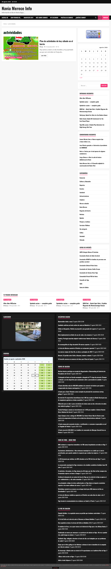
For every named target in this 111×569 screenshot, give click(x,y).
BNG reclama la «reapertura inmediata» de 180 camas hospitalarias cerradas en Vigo (81, 445)
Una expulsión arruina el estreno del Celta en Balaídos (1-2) (74, 523)
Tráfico (81, 233)
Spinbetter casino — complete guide (90, 105)
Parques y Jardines (85, 222)
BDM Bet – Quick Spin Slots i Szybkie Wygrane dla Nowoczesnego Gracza (95, 304)
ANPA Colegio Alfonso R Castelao (89, 252)
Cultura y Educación (85, 181)
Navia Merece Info (17, 8)
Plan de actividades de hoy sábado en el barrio (20, 48)
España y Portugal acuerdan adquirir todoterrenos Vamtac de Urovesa (77, 338)
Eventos (7, 57)
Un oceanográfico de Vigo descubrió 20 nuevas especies (74, 344)
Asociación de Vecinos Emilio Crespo (90, 269)
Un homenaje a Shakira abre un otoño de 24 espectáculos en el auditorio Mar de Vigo (82, 551)
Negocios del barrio (85, 211)
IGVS (81, 284)
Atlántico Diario (64, 317)
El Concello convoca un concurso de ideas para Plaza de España (75, 359)
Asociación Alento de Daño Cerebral (90, 256)
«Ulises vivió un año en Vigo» (66, 556)
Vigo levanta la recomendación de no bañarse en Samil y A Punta (76, 501)
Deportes (82, 185)
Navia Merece (83, 207)
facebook (82, 192)
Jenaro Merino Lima (85, 139)
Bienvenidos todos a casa (65, 321)
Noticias (13, 57)
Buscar (105, 18)
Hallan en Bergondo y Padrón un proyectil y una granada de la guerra (77, 329)
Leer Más (44, 56)
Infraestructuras (84, 196)
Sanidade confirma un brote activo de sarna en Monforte (74, 325)
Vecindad (19, 57)
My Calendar (54, 18)
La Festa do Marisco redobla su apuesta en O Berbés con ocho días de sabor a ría (80, 495)
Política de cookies (67, 18)
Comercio (82, 178)
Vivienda (82, 240)
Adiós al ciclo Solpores (64, 560)
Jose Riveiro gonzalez (86, 145)
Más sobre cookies (42, 18)
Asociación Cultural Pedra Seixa (88, 265)
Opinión (82, 218)
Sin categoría (83, 229)
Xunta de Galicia (84, 287)
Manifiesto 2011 (28, 18)
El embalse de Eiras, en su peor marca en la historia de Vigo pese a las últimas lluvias (82, 527)
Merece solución (84, 203)
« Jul (81, 77)
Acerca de (5, 18)
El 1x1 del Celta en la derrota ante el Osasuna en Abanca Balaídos (76, 519)
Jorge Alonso (83, 157)
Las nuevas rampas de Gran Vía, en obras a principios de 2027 (75, 352)
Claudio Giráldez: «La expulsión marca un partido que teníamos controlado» (79, 513)
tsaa (42, 47)
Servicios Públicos (85, 225)
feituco (6, 305)
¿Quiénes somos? (81, 18)
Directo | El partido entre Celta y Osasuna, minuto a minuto (74, 355)
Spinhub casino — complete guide (89, 102)
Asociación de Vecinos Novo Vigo (89, 273)
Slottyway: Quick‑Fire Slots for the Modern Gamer (94, 115)
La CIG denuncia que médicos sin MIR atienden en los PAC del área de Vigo (79, 459)
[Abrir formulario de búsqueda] (95, 17)
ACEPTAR (55, 567)
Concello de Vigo (84, 280)
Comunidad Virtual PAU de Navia (89, 276)
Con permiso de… (16, 18)
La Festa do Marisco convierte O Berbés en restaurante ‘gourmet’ (76, 348)
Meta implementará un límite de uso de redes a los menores (75, 335)
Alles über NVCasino (85, 98)
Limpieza (82, 200)
